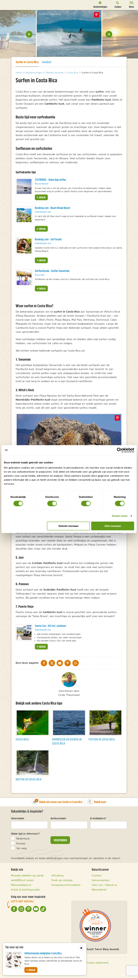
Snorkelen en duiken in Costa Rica (67, 741)
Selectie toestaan (68, 526)
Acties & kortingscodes (25, 889)
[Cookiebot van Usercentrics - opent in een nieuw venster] (119, 450)
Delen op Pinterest (96, 14)
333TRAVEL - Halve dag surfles (50, 180)
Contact (97, 875)
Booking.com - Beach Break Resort (52, 208)
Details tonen (120, 515)
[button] (29, 34)
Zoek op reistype (62, 880)
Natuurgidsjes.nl (21, 884)
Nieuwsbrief (99, 889)
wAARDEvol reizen (22, 880)
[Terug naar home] (9, 5)
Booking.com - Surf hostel (48, 239)
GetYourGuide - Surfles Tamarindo (52, 271)
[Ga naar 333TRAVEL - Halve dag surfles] (24, 186)
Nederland (22, 838)
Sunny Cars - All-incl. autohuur (50, 626)
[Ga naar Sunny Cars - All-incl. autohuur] (24, 632)
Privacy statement (97, 962)
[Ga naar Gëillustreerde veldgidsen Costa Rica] (13, 960)
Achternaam (58, 818)
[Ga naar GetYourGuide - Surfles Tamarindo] (24, 277)
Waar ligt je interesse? (25, 833)
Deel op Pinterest (117, 418)
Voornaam (17, 818)
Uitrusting (57, 875)
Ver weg (21, 848)
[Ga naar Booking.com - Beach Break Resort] (24, 214)
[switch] (52, 503)
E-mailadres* (98, 818)
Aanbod (46, 62)
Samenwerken (101, 880)
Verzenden (60, 840)
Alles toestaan (112, 526)
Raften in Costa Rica (29, 779)
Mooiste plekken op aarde (27, 875)
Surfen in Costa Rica (27, 62)
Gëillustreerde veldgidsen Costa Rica (43, 953)
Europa (20, 843)
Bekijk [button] (42, 197)
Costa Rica (22, 739)
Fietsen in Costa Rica (102, 739)
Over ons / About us (104, 884)
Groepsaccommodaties (65, 884)
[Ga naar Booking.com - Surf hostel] (24, 246)
